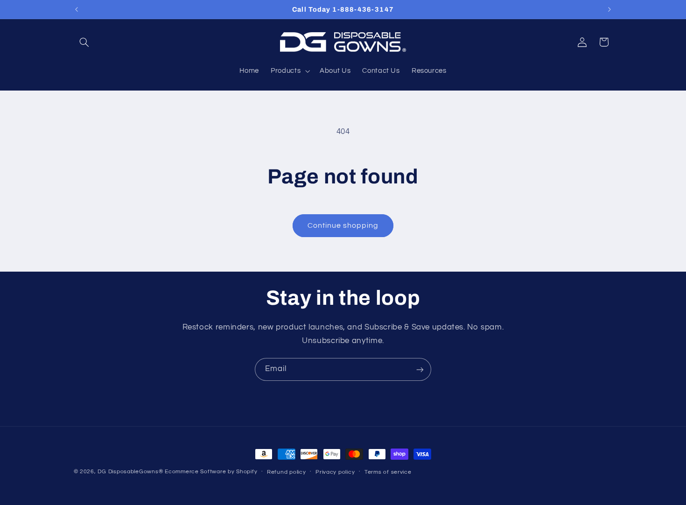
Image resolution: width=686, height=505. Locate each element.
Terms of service (388, 472)
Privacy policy (335, 472)
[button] (84, 42)
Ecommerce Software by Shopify (211, 471)
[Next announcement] (609, 9)
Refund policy (286, 472)
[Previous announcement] (76, 9)
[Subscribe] (420, 369)
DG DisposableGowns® (130, 471)
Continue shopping (343, 225)
